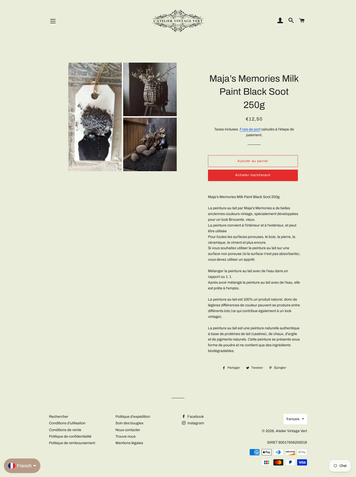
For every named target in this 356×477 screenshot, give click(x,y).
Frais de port (250, 129)
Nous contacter (127, 430)
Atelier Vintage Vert (291, 431)
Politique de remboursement (72, 443)
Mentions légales (129, 443)
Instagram (195, 423)
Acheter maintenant (253, 175)
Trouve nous (125, 436)
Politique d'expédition (132, 417)
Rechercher (58, 417)
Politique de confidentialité (70, 436)
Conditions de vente (65, 430)
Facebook (195, 417)
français (292, 419)
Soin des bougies (129, 423)
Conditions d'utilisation (67, 423)
